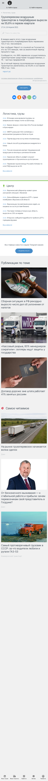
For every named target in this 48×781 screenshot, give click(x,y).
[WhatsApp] (29, 97)
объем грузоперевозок (25, 78)
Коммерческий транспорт (11, 556)
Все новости (7, 171)
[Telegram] (34, 97)
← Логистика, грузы (8, 13)
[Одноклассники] (19, 97)
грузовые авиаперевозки (9, 78)
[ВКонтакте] (14, 97)
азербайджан (38, 78)
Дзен (3, 454)
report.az (7, 71)
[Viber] (24, 97)
